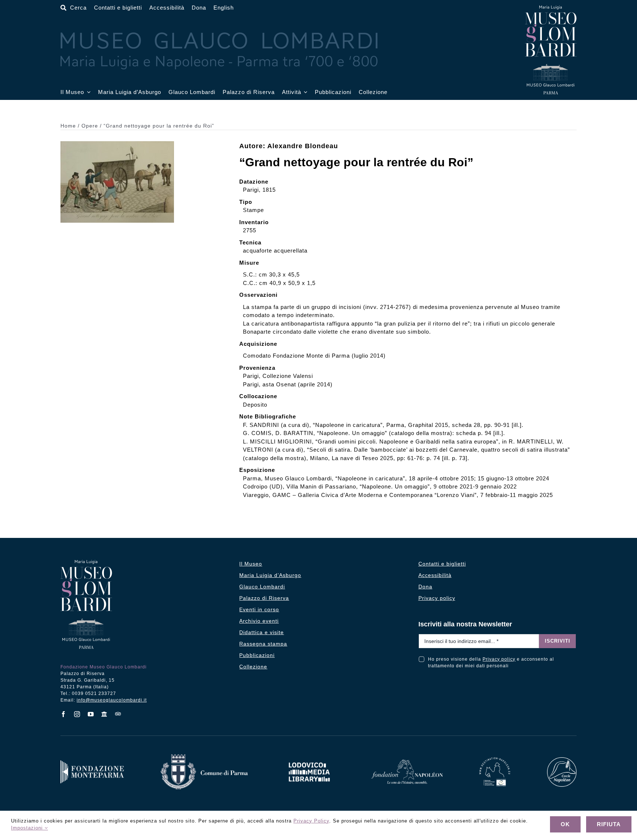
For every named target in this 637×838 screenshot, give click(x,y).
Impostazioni (28, 828)
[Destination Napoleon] (494, 760)
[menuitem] (223, 8)
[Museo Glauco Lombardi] (551, 8)
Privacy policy (499, 659)
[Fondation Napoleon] (407, 762)
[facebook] (63, 714)
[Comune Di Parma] (204, 757)
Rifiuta (609, 824)
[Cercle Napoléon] (562, 760)
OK (565, 824)
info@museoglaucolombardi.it (112, 700)
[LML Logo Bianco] (309, 760)
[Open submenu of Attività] (304, 92)
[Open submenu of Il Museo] (87, 92)
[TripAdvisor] (118, 714)
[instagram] (77, 714)
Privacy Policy (311, 821)
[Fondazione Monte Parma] (92, 763)
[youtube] (91, 714)
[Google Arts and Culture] (104, 714)
